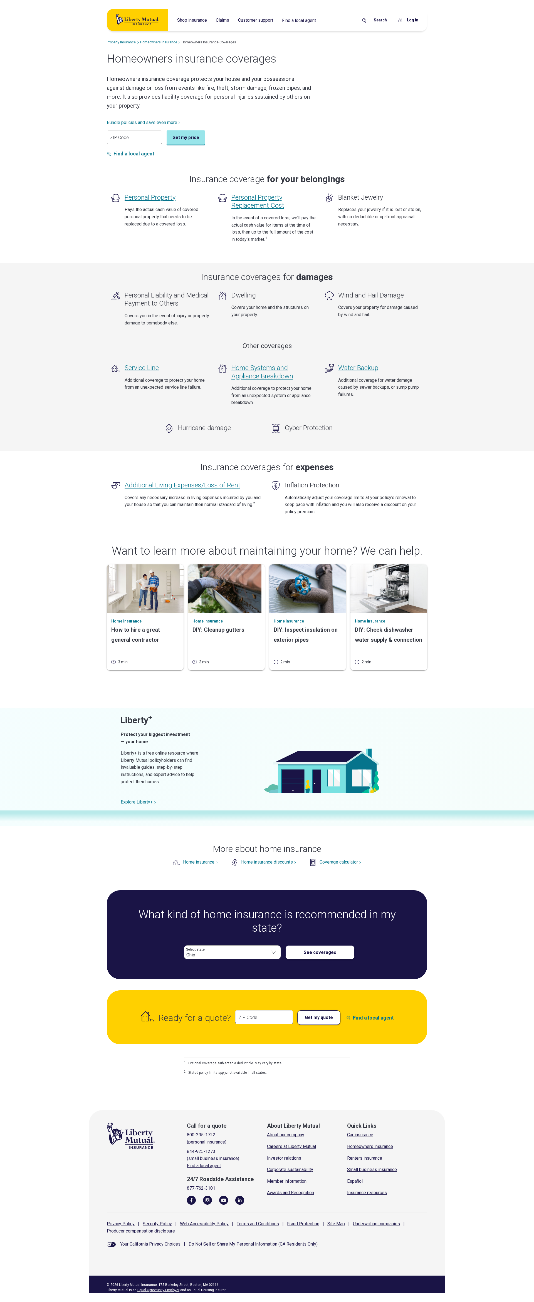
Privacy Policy (121, 1223)
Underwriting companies (376, 1223)
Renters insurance (364, 1158)
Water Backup (358, 368)
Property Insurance (121, 42)
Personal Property (150, 197)
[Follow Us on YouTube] (223, 1200)
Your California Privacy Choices (150, 1244)
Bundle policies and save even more (142, 122)
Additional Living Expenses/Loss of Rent (182, 485)
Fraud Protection (303, 1223)
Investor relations (284, 1158)
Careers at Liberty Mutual (291, 1146)
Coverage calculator (339, 862)
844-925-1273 (201, 1151)
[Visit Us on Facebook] (191, 1200)
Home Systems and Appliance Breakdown (262, 372)
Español (355, 1181)
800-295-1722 (201, 1134)
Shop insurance (192, 20)
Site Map (336, 1223)
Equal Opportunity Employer (158, 1290)
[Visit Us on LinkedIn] (239, 1200)
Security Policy (157, 1223)
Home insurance (198, 862)
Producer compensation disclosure (141, 1231)
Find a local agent (299, 20)
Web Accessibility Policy (204, 1223)
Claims (222, 20)
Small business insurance (372, 1169)
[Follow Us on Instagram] (207, 1200)
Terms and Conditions (258, 1223)
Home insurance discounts (267, 862)
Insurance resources (367, 1192)
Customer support (255, 20)
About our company (285, 1134)
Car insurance (360, 1134)
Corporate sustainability (290, 1169)
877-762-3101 (201, 1188)
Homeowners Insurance (158, 42)
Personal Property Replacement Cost (257, 202)
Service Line (142, 368)
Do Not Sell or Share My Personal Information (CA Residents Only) (253, 1244)
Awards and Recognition (290, 1192)
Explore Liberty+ (137, 802)
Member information (286, 1181)
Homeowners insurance (370, 1146)
